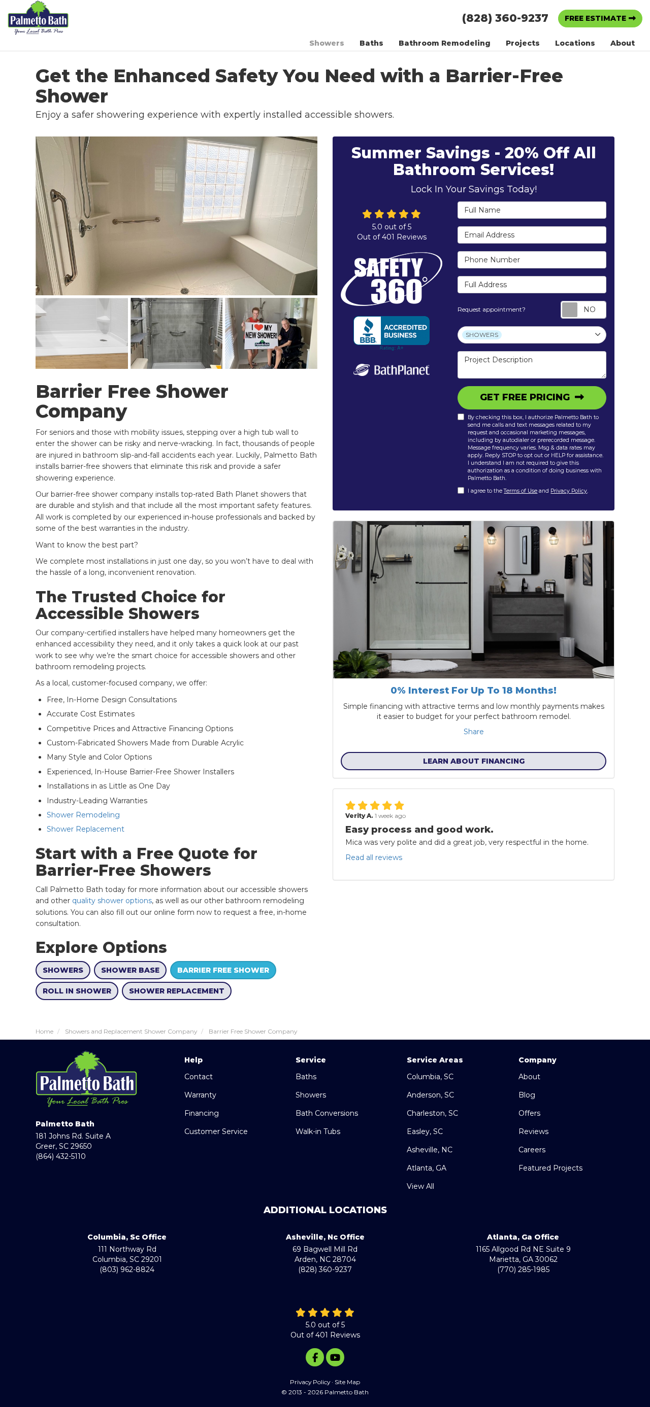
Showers (63, 970)
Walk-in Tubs (318, 1131)
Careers (531, 1149)
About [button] (622, 43)
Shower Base (130, 970)
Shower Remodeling (83, 814)
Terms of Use (520, 491)
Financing (201, 1113)
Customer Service (216, 1131)
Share (474, 731)
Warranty (200, 1095)
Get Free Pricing (526, 397)
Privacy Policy (568, 491)
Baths (306, 1076)
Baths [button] (371, 43)
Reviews (533, 1131)
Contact (198, 1076)
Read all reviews (373, 857)
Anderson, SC (430, 1095)
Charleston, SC (432, 1113)
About (529, 1076)
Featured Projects (550, 1168)
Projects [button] (523, 43)
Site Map (347, 1382)
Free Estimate (595, 18)
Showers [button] (326, 43)
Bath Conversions (327, 1113)
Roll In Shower (77, 991)
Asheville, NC (429, 1149)
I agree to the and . (528, 491)
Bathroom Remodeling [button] (445, 43)
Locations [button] (575, 43)
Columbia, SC (430, 1076)
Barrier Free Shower (223, 970)
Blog (526, 1095)
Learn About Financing (474, 761)
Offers (529, 1113)
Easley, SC (425, 1131)
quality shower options (112, 900)
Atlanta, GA (426, 1168)
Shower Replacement (86, 829)
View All (420, 1186)
